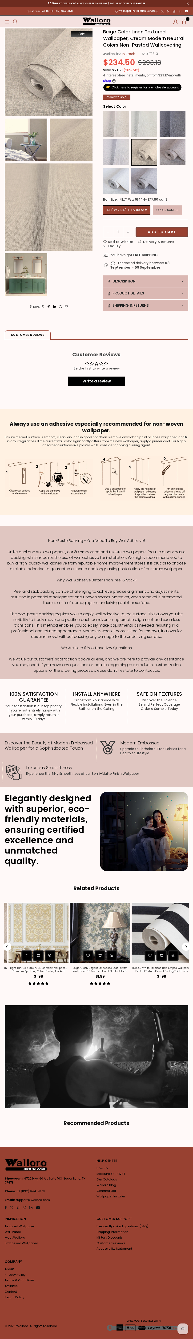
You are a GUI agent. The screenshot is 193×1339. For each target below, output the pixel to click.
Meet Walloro (15, 1237)
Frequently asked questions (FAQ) (122, 1226)
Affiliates (11, 1286)
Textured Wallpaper (20, 1226)
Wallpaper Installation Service (137, 11)
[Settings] (175, 21)
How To (102, 1168)
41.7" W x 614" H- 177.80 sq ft (127, 210)
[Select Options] (53, 955)
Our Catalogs (106, 1179)
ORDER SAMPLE (167, 210)
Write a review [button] (96, 381)
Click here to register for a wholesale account (142, 86)
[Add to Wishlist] (41, 955)
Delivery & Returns (158, 242)
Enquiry (114, 246)
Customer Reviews (110, 1243)
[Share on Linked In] (54, 306)
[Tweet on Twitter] (43, 306)
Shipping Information (112, 1232)
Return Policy (14, 1297)
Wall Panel (13, 1232)
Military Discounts (109, 1237)
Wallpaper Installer (110, 1196)
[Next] (186, 947)
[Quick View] (65, 955)
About (9, 1269)
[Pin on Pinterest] (49, 306)
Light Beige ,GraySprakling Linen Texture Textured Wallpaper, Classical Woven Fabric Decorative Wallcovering (114, 969)
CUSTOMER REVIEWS (27, 335)
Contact (11, 1291)
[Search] (15, 21)
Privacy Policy (15, 1274)
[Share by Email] (66, 306)
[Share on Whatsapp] (60, 306)
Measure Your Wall (110, 1174)
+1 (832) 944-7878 (31, 1191)
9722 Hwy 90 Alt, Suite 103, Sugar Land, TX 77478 (45, 1180)
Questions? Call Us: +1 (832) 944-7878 (50, 11)
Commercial (106, 1190)
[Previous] (7, 947)
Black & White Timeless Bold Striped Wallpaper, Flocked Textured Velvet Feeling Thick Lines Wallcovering (53, 969)
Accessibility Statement (114, 1248)
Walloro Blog (106, 1185)
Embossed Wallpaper (21, 1243)
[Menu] (7, 21)
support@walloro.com (33, 1200)
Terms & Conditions (20, 1280)
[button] (184, 21)
